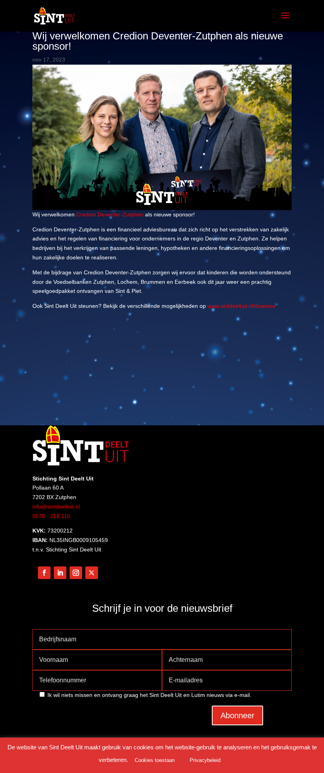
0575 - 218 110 (51, 516)
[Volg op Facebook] (44, 572)
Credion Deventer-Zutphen (109, 214)
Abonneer (237, 715)
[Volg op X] (91, 572)
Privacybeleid (205, 760)
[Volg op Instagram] (76, 572)
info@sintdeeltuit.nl (56, 506)
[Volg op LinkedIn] (60, 572)
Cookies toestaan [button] (155, 760)
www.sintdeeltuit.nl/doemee (241, 306)
